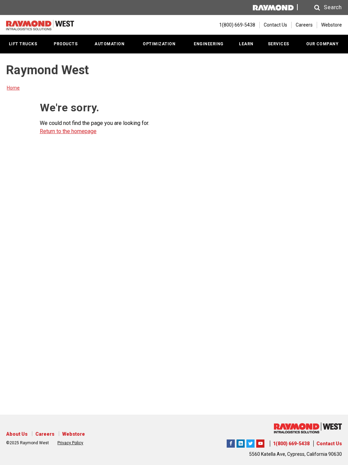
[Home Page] (40, 25)
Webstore (331, 25)
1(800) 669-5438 (291, 443)
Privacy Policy (70, 442)
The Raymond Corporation (260, 442)
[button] (321, 7)
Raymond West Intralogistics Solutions (231, 442)
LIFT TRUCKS (23, 44)
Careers (304, 25)
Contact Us (275, 25)
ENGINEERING (209, 44)
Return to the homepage (68, 131)
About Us (17, 434)
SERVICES (278, 44)
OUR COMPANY (322, 44)
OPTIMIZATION (159, 44)
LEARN (246, 44)
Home (13, 88)
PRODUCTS (65, 44)
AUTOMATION (109, 44)
